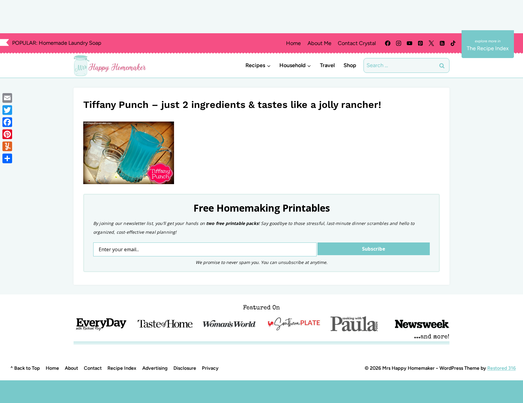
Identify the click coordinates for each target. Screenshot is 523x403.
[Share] (7, 158)
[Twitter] (7, 110)
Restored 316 (501, 368)
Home (293, 43)
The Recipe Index (488, 48)
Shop (350, 65)
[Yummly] (7, 146)
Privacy (210, 368)
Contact (93, 368)
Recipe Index (121, 368)
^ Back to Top (25, 368)
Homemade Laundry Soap (70, 43)
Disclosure (184, 368)
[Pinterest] (420, 43)
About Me (319, 43)
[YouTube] (409, 43)
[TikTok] (453, 43)
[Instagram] (398, 43)
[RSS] (442, 43)
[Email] (7, 98)
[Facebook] (387, 43)
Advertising (155, 368)
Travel (327, 65)
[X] (431, 43)
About (71, 368)
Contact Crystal (357, 43)
